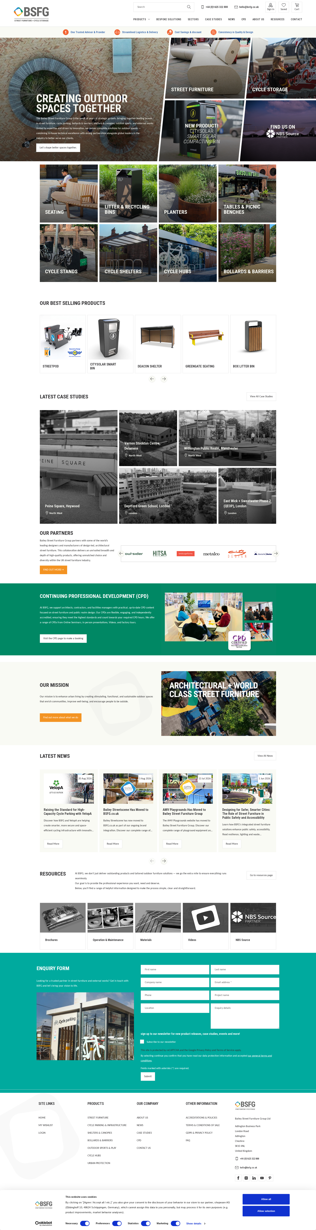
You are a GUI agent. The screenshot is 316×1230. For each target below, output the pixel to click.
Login (42, 1133)
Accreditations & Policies (201, 1118)
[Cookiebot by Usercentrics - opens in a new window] (43, 1223)
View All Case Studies (261, 396)
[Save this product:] (79, 367)
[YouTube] (262, 1178)
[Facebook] (238, 1178)
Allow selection (266, 1211)
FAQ (188, 1140)
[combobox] (158, 7)
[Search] (189, 7)
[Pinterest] (270, 1178)
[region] (158, 343)
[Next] (164, 379)
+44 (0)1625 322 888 (217, 7)
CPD (139, 1140)
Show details (193, 1223)
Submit (148, 1076)
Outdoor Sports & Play (102, 1148)
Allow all (266, 1199)
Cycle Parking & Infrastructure (107, 1125)
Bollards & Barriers (100, 1140)
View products (56, 213)
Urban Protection (99, 1163)
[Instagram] (246, 1178)
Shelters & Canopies (100, 1133)
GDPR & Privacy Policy (199, 1133)
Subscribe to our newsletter (161, 1042)
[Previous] (152, 379)
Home (42, 1118)
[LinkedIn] (254, 1178)
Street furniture (98, 1118)
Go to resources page (261, 875)
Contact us (144, 1148)
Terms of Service (225, 1050)
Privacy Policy (204, 1050)
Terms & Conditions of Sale (203, 1125)
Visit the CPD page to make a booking (63, 638)
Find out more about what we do (60, 717)
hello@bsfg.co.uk (249, 7)
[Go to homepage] (31, 14)
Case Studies (144, 1133)
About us (142, 1118)
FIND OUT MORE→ (53, 570)
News (140, 1125)
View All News (265, 756)
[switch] (117, 1223)
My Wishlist (46, 1125)
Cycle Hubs (94, 1155)
